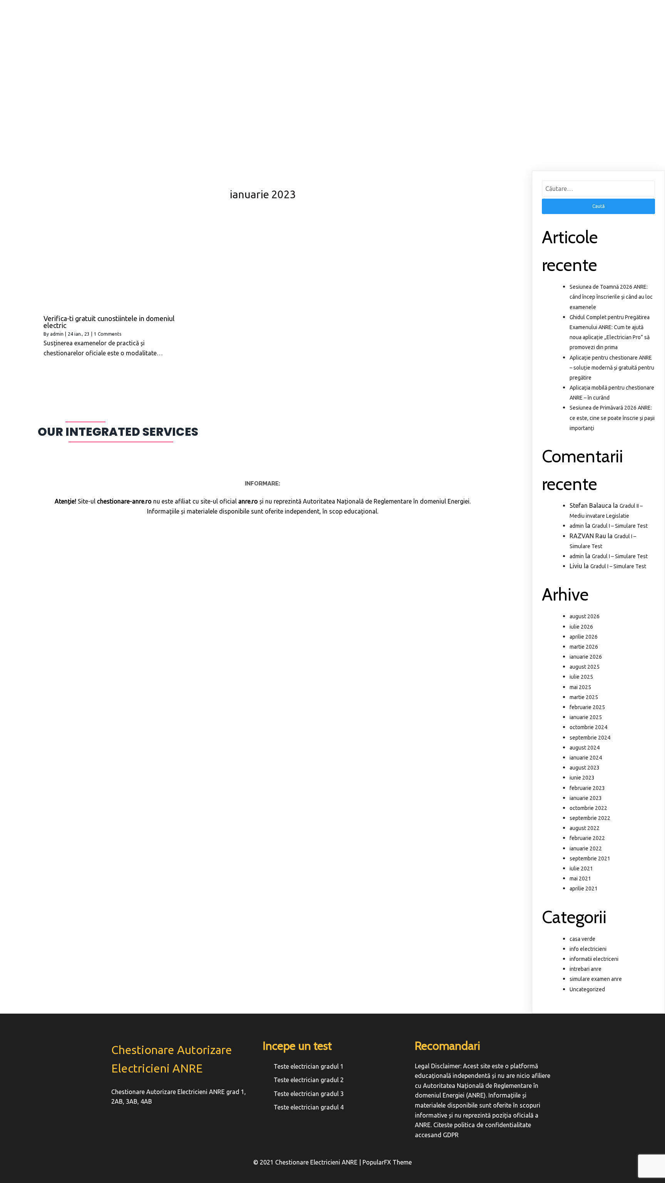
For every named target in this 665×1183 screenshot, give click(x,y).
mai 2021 (580, 878)
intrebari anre (586, 969)
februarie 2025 (587, 707)
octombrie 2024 (588, 727)
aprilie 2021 (584, 888)
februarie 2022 (587, 838)
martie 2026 (584, 647)
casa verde (582, 939)
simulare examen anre (596, 979)
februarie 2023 (587, 788)
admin (56, 333)
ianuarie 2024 (586, 758)
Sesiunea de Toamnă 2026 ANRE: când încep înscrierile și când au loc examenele (611, 297)
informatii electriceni (594, 959)
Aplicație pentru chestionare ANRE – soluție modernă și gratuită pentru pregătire (612, 368)
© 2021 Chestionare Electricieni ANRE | (308, 1162)
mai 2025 (580, 687)
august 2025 (585, 667)
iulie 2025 (581, 677)
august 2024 (585, 748)
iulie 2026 (581, 627)
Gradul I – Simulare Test (620, 526)
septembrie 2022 (590, 818)
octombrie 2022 (588, 808)
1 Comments (107, 333)
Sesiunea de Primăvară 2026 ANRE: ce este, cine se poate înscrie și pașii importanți (612, 418)
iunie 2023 (582, 778)
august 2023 (585, 768)
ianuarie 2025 (586, 717)
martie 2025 (584, 697)
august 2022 (585, 828)
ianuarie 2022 (586, 848)
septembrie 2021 (590, 858)
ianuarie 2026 (586, 657)
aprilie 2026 (584, 637)
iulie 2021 (581, 868)
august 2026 (585, 616)
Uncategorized (587, 989)
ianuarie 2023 (586, 798)
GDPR (451, 1134)
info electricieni (588, 949)
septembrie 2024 (590, 738)
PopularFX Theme (387, 1162)
